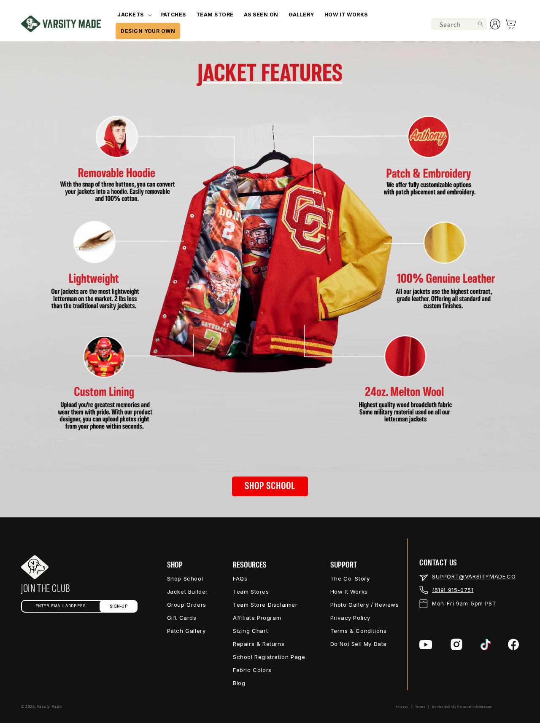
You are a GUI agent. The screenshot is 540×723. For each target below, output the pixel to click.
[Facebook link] (513, 644)
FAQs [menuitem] (240, 578)
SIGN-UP (119, 606)
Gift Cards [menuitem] (182, 617)
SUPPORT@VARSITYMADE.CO (474, 576)
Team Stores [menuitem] (251, 591)
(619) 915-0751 (452, 589)
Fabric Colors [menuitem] (252, 670)
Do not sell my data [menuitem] (358, 643)
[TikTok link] (486, 645)
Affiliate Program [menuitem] (257, 617)
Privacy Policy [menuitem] (350, 617)
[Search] (480, 24)
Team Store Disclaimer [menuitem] (265, 604)
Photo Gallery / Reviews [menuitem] (364, 604)
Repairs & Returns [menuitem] (258, 643)
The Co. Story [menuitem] (350, 578)
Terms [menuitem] (420, 706)
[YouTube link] (425, 644)
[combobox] (459, 24)
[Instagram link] (456, 644)
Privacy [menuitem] (402, 706)
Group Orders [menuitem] (186, 604)
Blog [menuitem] (239, 683)
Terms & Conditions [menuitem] (358, 630)
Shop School (270, 486)
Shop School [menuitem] (185, 578)
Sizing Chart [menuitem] (250, 630)
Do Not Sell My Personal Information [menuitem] (462, 706)
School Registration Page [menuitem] (269, 656)
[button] (133, 14)
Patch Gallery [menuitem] (186, 630)
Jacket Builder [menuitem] (187, 591)
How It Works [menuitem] (349, 591)
